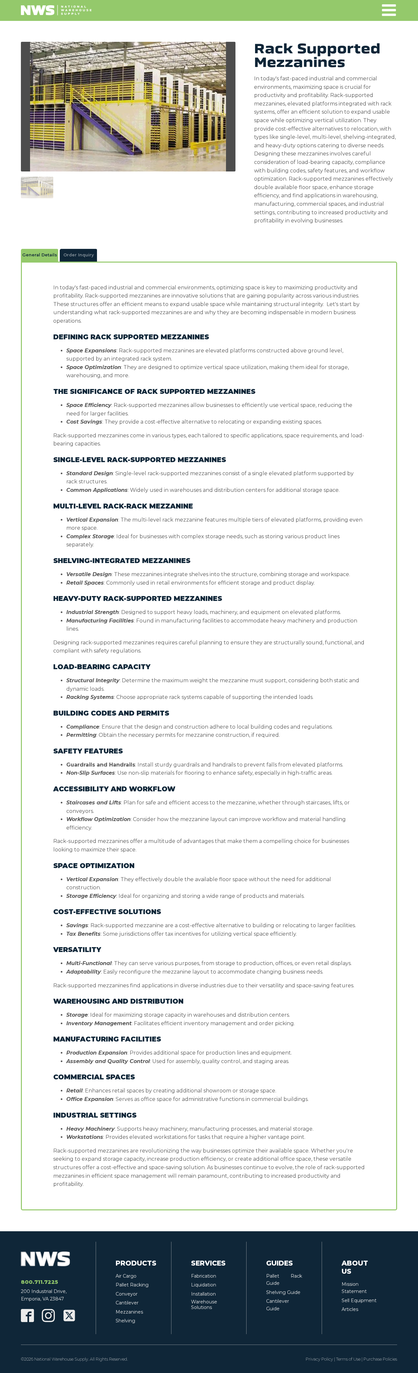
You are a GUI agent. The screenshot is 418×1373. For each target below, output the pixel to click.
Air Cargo (126, 1276)
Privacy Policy (319, 1359)
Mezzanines (129, 1312)
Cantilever (127, 1303)
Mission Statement (354, 1287)
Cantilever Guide (277, 1304)
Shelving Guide (283, 1292)
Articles (350, 1309)
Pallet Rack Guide (284, 1279)
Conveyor (126, 1294)
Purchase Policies (380, 1359)
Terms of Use (348, 1359)
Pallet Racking (132, 1285)
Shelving (125, 1321)
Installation (203, 1294)
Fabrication (203, 1276)
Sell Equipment (359, 1300)
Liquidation (203, 1285)
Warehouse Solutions (204, 1304)
